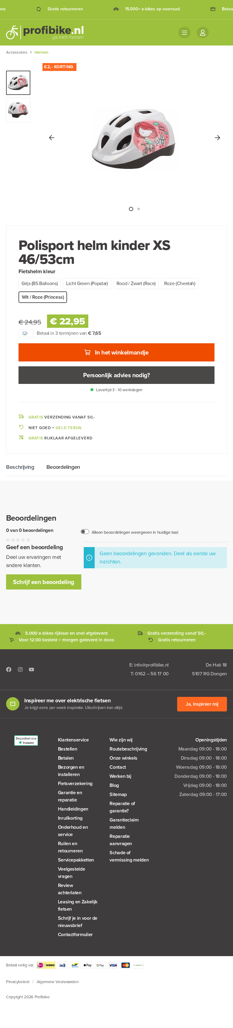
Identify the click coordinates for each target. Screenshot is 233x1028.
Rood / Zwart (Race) (136, 283)
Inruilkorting (70, 818)
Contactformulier (75, 934)
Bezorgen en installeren (71, 771)
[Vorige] (52, 137)
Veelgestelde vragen (71, 872)
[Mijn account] (203, 32)
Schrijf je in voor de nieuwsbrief (77, 922)
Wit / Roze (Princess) (43, 297)
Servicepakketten (76, 859)
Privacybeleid (17, 982)
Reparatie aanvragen (121, 840)
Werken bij (120, 776)
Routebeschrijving (128, 748)
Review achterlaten (70, 889)
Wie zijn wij (121, 739)
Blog (114, 785)
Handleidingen (73, 808)
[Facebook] (9, 669)
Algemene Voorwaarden (58, 982)
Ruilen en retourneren (70, 847)
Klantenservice (73, 739)
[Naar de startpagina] (48, 32)
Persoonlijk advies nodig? (116, 375)
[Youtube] (31, 669)
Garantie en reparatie (70, 796)
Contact (118, 767)
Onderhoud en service (73, 831)
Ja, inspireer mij (202, 703)
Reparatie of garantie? (122, 807)
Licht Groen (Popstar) (87, 283)
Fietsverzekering (75, 783)
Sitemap (118, 794)
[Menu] (184, 32)
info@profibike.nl (151, 664)
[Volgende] (217, 137)
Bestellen (67, 748)
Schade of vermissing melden (129, 856)
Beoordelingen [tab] (63, 467)
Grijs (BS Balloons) (40, 283)
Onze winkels (123, 757)
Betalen (66, 757)
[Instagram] (20, 669)
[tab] (20, 467)
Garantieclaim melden (124, 823)
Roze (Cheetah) (179, 283)
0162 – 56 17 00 (152, 673)
